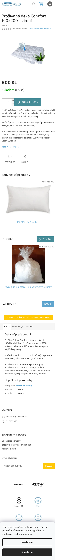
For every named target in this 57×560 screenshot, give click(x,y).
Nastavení (27, 542)
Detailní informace (10, 146)
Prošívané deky (24, 385)
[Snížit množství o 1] (12, 104)
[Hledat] (33, 4)
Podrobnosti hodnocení (40, 28)
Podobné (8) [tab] (17, 326)
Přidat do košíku (30, 102)
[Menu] (50, 4)
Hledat (49, 465)
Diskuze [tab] (29, 326)
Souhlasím (27, 552)
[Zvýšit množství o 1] (12, 100)
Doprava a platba (10, 448)
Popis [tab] (7, 326)
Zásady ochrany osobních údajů (16, 444)
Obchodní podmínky (11, 441)
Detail (47, 304)
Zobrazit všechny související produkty (29, 317)
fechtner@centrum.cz (16, 416)
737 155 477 (11, 421)
